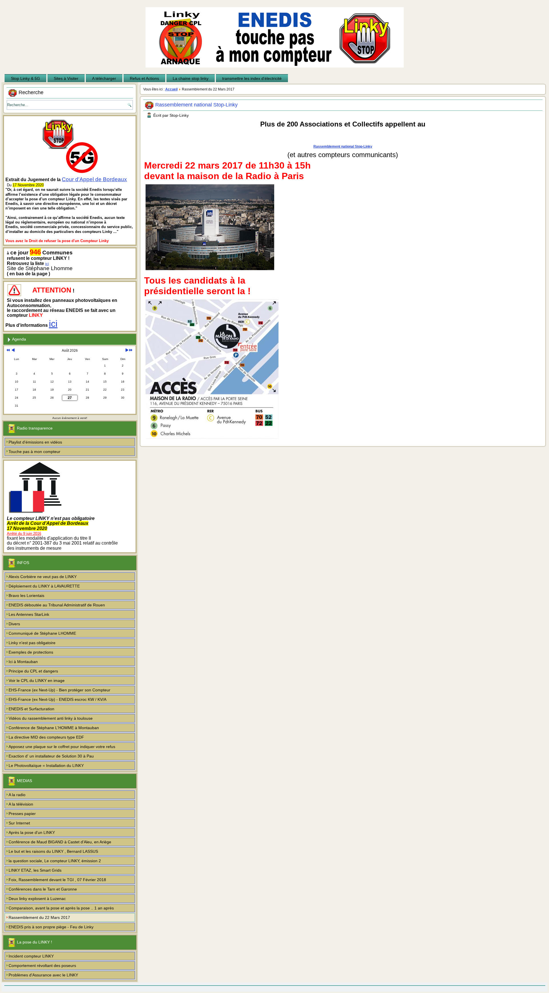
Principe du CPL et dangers (33, 671)
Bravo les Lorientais (26, 595)
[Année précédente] (8, 350)
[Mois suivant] (126, 350)
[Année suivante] (131, 350)
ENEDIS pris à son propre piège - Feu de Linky (51, 927)
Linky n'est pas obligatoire (32, 642)
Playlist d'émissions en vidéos (35, 442)
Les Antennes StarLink (29, 614)
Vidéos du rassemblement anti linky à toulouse (51, 718)
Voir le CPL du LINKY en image (37, 680)
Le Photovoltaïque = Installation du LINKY (46, 765)
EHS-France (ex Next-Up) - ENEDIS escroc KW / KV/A (57, 699)
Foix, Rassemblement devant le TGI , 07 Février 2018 (57, 879)
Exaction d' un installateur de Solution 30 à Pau (51, 756)
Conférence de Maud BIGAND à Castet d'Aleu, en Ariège (60, 842)
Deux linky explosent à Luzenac (37, 898)
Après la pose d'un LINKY (32, 832)
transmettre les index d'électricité (252, 78)
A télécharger (104, 78)
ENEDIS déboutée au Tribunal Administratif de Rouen (57, 605)
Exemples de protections (31, 652)
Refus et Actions (144, 78)
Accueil (171, 89)
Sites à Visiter (66, 78)
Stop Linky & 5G (25, 78)
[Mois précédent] (13, 350)
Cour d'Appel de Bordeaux (94, 179)
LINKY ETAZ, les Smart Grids (35, 870)
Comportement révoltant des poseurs (42, 965)
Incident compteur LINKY (31, 956)
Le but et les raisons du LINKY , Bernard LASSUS (53, 851)
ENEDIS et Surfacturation (31, 709)
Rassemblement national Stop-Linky (196, 105)
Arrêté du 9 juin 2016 (24, 533)
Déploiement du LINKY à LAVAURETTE (44, 586)
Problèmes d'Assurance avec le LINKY (43, 975)
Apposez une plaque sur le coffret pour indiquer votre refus (62, 746)
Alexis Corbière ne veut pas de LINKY (43, 576)
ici (47, 264)
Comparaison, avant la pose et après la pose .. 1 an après (61, 908)
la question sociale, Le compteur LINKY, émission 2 (55, 861)
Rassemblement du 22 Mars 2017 (39, 917)
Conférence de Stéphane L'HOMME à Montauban (54, 727)
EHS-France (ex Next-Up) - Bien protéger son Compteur (59, 690)
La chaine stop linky (190, 78)
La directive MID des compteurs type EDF (46, 737)
